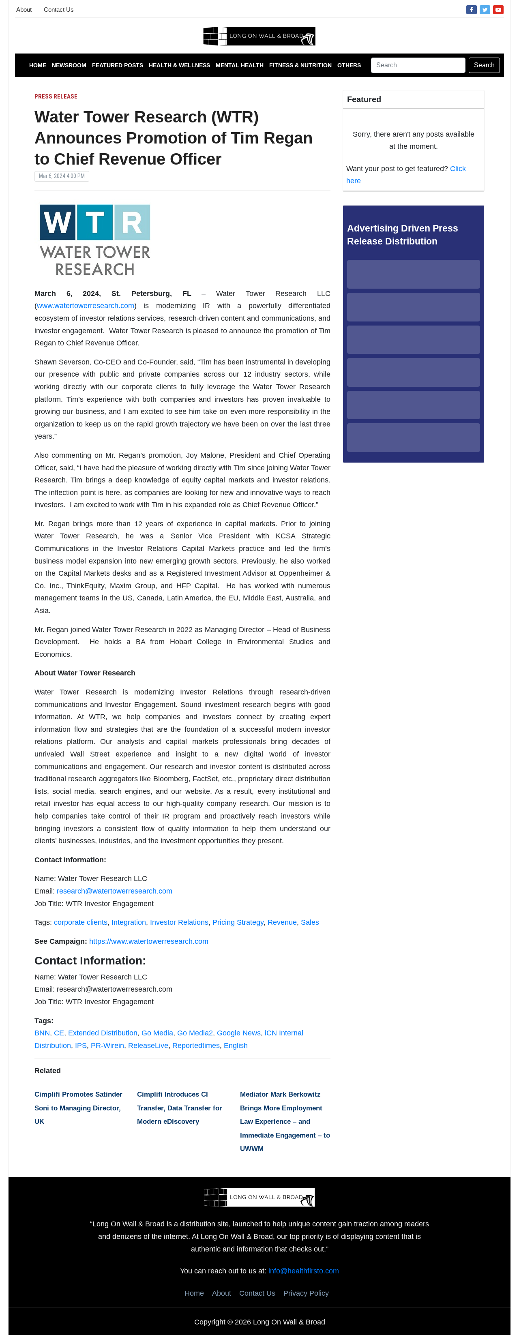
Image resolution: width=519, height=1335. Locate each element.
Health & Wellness (179, 65)
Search (484, 65)
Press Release (55, 96)
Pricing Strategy (238, 922)
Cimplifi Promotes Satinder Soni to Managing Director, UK (78, 1108)
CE (59, 1033)
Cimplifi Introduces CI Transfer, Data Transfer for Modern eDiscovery (179, 1108)
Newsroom (69, 65)
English (236, 1045)
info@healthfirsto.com (303, 1271)
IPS (81, 1045)
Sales (310, 922)
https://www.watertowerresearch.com (148, 941)
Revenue (282, 922)
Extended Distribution (102, 1033)
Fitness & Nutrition (300, 65)
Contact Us (59, 9)
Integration (129, 922)
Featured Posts (117, 65)
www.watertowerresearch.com (85, 306)
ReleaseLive (148, 1045)
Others (349, 65)
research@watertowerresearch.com (114, 891)
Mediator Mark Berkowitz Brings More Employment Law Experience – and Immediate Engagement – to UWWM (285, 1122)
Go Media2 (195, 1033)
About (24, 9)
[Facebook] (471, 9)
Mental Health (240, 65)
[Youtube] (498, 9)
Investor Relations (179, 922)
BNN (42, 1033)
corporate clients (80, 922)
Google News (239, 1033)
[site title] (259, 1197)
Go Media (157, 1033)
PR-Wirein (107, 1045)
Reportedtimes (196, 1045)
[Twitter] (485, 9)
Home (37, 65)
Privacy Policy (306, 1293)
